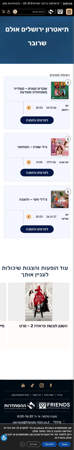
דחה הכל (49, 444)
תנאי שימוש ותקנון (20, 395)
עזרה (59, 395)
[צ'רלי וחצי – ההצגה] (57, 199)
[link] (60, 11)
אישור (64, 444)
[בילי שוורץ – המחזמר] (57, 147)
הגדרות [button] (33, 444)
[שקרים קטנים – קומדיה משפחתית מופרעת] (57, 90)
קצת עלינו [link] (49, 395)
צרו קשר (36, 395)
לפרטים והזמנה (37, 120)
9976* (57, 422)
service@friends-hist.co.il (31, 422)
